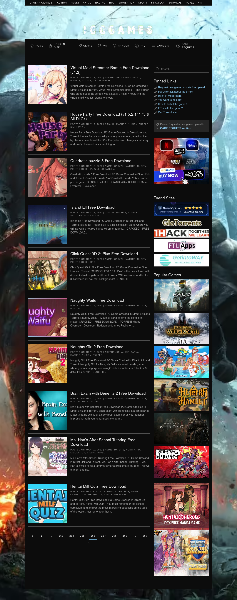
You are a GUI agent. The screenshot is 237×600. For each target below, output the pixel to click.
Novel (190, 2)
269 (125, 536)
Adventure (112, 78)
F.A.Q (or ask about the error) (175, 91)
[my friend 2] (181, 222)
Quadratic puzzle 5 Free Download (100, 160)
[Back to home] (118, 22)
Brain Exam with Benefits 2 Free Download (108, 393)
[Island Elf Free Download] (47, 224)
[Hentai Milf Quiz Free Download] (47, 503)
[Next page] (89, 543)
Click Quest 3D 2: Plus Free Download (104, 253)
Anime (87, 2)
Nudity (86, 80)
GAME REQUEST (188, 46)
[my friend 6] (181, 245)
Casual (135, 78)
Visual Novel (102, 80)
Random (124, 45)
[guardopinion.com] (181, 209)
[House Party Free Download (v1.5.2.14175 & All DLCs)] (47, 131)
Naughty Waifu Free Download (97, 300)
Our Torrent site (167, 112)
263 (61, 536)
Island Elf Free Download (92, 207)
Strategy (158, 2)
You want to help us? (170, 100)
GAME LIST (164, 45)
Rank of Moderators (169, 95)
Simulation (126, 2)
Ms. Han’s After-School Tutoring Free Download (103, 442)
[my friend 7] (181, 260)
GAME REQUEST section (175, 128)
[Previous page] (32, 536)
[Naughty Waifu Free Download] (47, 317)
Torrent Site (60, 46)
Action (62, 2)
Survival (175, 2)
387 (145, 536)
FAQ (143, 45)
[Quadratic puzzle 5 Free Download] (47, 177)
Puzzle (143, 124)
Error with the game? (170, 108)
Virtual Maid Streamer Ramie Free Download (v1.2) (109, 70)
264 (71, 536)
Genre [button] (88, 45)
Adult (75, 2)
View (181, 294)
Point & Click (79, 169)
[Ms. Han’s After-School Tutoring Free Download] (47, 456)
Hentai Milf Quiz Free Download (98, 486)
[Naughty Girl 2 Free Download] (47, 363)
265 (82, 536)
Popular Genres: (40, 2)
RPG (112, 2)
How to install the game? (172, 104)
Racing (100, 2)
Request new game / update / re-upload (181, 87)
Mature (75, 80)
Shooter (76, 215)
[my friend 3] (181, 233)
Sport (142, 2)
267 (103, 536)
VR (200, 2)
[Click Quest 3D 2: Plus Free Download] (47, 270)
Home (39, 45)
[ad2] (179, 506)
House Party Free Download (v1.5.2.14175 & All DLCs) (109, 116)
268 (114, 536)
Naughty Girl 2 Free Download (96, 346)
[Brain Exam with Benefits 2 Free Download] (47, 410)
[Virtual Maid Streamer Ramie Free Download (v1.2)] (47, 84)
